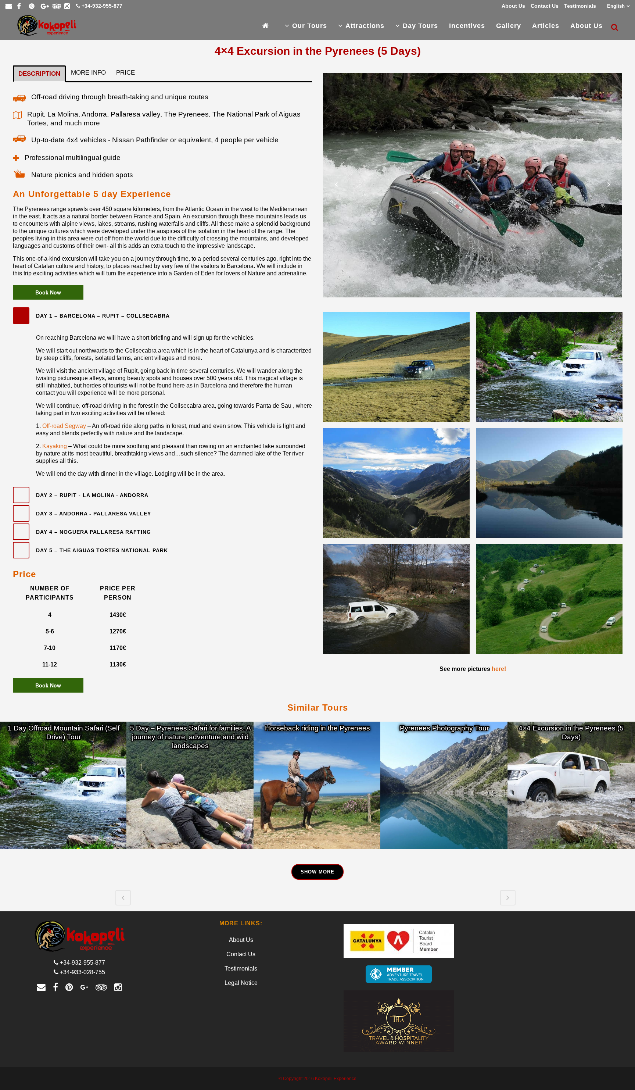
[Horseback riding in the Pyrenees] (317, 785)
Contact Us (545, 6)
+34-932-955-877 (102, 6)
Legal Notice (241, 983)
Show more (317, 872)
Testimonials (580, 6)
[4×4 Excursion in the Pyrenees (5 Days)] (571, 785)
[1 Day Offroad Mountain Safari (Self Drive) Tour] (63, 785)
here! (499, 669)
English (616, 6)
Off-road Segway (64, 426)
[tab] (162, 315)
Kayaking (55, 446)
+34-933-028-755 (82, 972)
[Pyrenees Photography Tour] (444, 785)
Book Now (48, 292)
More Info (88, 72)
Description (39, 73)
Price (125, 72)
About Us (513, 6)
